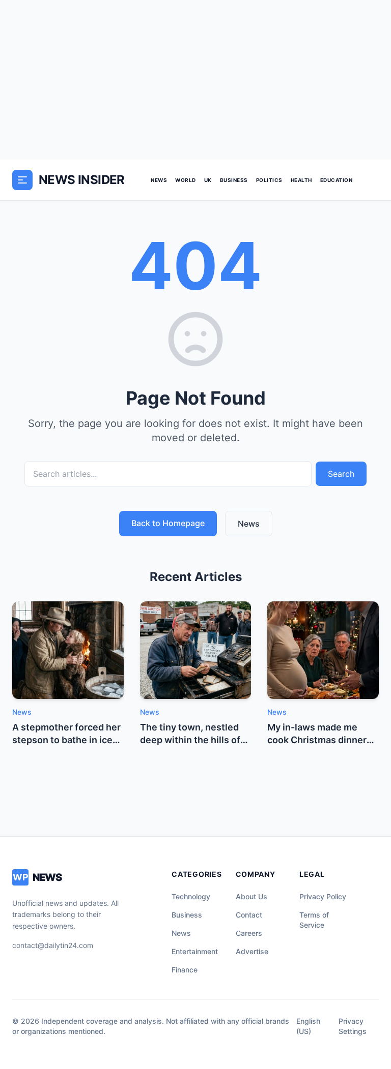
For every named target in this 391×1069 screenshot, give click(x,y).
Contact (249, 914)
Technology (191, 896)
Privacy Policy (322, 896)
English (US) (308, 1026)
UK (208, 180)
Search (341, 474)
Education (336, 180)
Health (301, 180)
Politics (269, 180)
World (185, 180)
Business (234, 180)
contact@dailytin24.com (52, 945)
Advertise (252, 951)
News (159, 180)
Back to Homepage (168, 523)
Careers (249, 933)
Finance (185, 969)
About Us (251, 896)
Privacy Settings (353, 1026)
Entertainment (195, 951)
